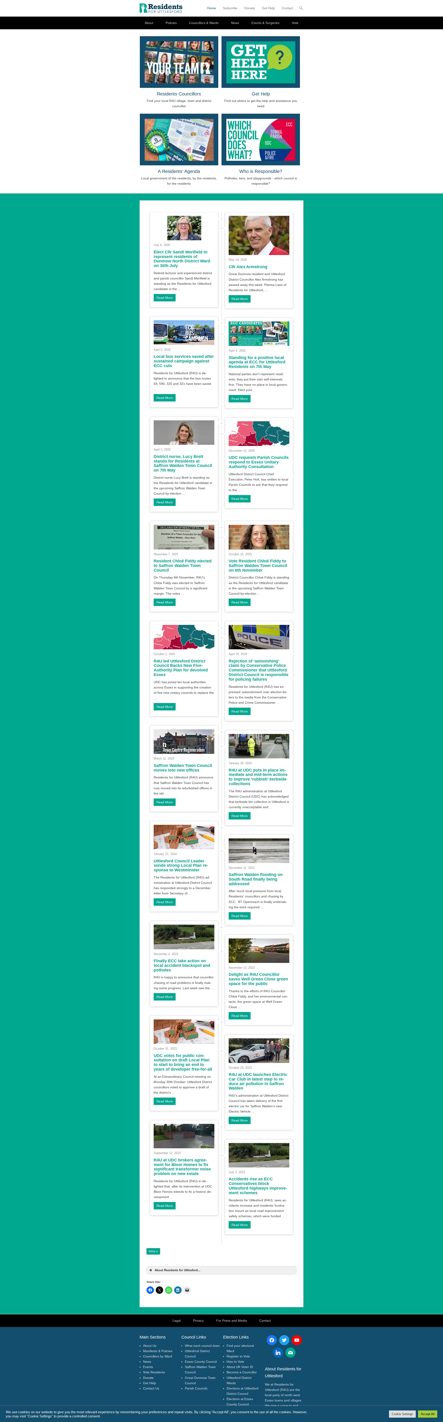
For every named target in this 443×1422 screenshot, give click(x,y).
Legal (177, 1320)
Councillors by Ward (157, 1356)
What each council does (202, 1346)
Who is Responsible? (260, 171)
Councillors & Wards (204, 23)
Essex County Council (201, 1361)
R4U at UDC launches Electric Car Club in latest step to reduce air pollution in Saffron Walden (258, 1081)
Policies (171, 23)
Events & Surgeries (265, 23)
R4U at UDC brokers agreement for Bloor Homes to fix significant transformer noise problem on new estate (182, 1167)
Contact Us (151, 1388)
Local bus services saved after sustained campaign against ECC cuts (184, 361)
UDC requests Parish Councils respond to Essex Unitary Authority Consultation (259, 462)
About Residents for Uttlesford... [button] (178, 1270)
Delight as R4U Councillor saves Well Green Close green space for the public (258, 979)
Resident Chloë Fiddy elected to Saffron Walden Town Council (183, 566)
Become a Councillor (242, 1372)
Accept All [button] (427, 1414)
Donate (249, 8)
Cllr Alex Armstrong (248, 266)
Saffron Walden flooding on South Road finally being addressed (256, 879)
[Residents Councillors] (179, 62)
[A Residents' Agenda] (179, 139)
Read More (164, 298)
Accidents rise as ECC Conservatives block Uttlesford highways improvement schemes (258, 1186)
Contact (287, 8)
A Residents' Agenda (179, 171)
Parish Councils (196, 1388)
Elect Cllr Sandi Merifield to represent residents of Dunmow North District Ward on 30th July (182, 259)
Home (211, 8)
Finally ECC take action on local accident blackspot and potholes (182, 965)
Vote (295, 23)
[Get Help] (261, 62)
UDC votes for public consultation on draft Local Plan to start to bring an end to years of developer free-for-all (183, 1062)
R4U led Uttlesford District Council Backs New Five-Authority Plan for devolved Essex (181, 668)
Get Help (268, 8)
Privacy (198, 1320)
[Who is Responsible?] (261, 139)
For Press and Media (231, 1320)
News (235, 23)
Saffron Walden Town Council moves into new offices (183, 767)
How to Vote (235, 1361)
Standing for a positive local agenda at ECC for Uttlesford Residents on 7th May (257, 362)
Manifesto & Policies (157, 1351)
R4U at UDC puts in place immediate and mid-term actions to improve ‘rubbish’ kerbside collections (258, 777)
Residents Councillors (179, 93)
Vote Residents (154, 1372)
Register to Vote (238, 1356)
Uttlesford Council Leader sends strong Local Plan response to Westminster (181, 866)
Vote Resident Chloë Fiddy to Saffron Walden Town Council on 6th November (258, 566)
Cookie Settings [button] (402, 1414)
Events (148, 1367)
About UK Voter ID (240, 1367)
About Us (149, 1346)
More (152, 1251)
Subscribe (230, 8)
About (149, 23)
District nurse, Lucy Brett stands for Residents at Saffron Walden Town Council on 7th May (183, 463)
